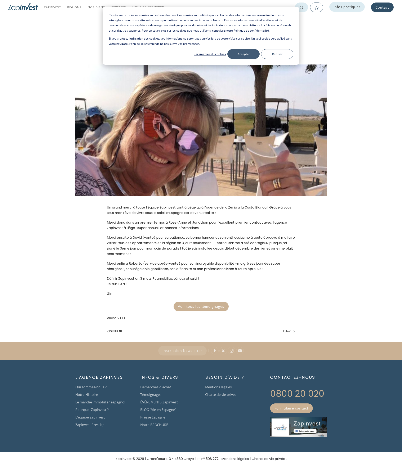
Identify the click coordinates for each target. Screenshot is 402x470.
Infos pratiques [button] (347, 7)
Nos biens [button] (96, 7)
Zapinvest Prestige (89, 424)
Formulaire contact (291, 408)
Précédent (115, 331)
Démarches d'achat (155, 387)
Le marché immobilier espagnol (100, 402)
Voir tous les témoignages (201, 306)
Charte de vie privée (221, 394)
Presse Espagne (152, 417)
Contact (382, 7)
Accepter (243, 54)
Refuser (277, 54)
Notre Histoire (86, 394)
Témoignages (150, 394)
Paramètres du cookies (210, 54)
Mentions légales (218, 387)
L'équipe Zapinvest (90, 417)
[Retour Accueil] (23, 7)
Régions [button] (74, 7)
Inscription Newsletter (182, 350)
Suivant (288, 331)
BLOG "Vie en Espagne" (158, 409)
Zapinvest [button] (52, 7)
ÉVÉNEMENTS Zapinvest (159, 402)
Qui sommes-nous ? (91, 387)
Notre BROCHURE (154, 424)
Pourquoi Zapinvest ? (92, 409)
